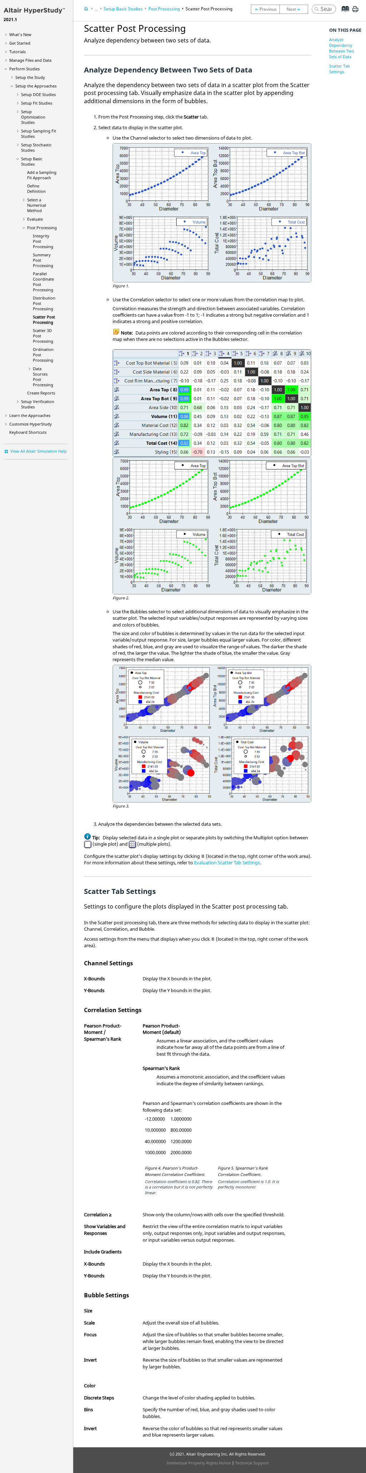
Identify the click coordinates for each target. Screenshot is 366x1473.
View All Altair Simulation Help (38, 451)
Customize (30, 424)
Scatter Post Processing (44, 319)
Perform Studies (24, 68)
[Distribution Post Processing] (265, 9)
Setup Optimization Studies (33, 117)
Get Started (19, 43)
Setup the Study (30, 77)
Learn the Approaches (29, 415)
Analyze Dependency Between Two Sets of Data (341, 48)
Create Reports (41, 393)
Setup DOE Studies (38, 94)
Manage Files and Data (30, 60)
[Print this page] (355, 12)
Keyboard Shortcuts (27, 432)
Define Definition (36, 188)
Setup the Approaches (35, 86)
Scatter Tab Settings (339, 68)
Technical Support (252, 1463)
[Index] (343, 14)
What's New (20, 34)
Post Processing (42, 227)
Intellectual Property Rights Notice (199, 1463)
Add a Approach (41, 175)
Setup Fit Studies (36, 103)
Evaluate (35, 219)
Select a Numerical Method (36, 205)
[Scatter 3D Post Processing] (296, 9)
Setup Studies (31, 161)
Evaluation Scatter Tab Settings (227, 862)
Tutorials (17, 51)
